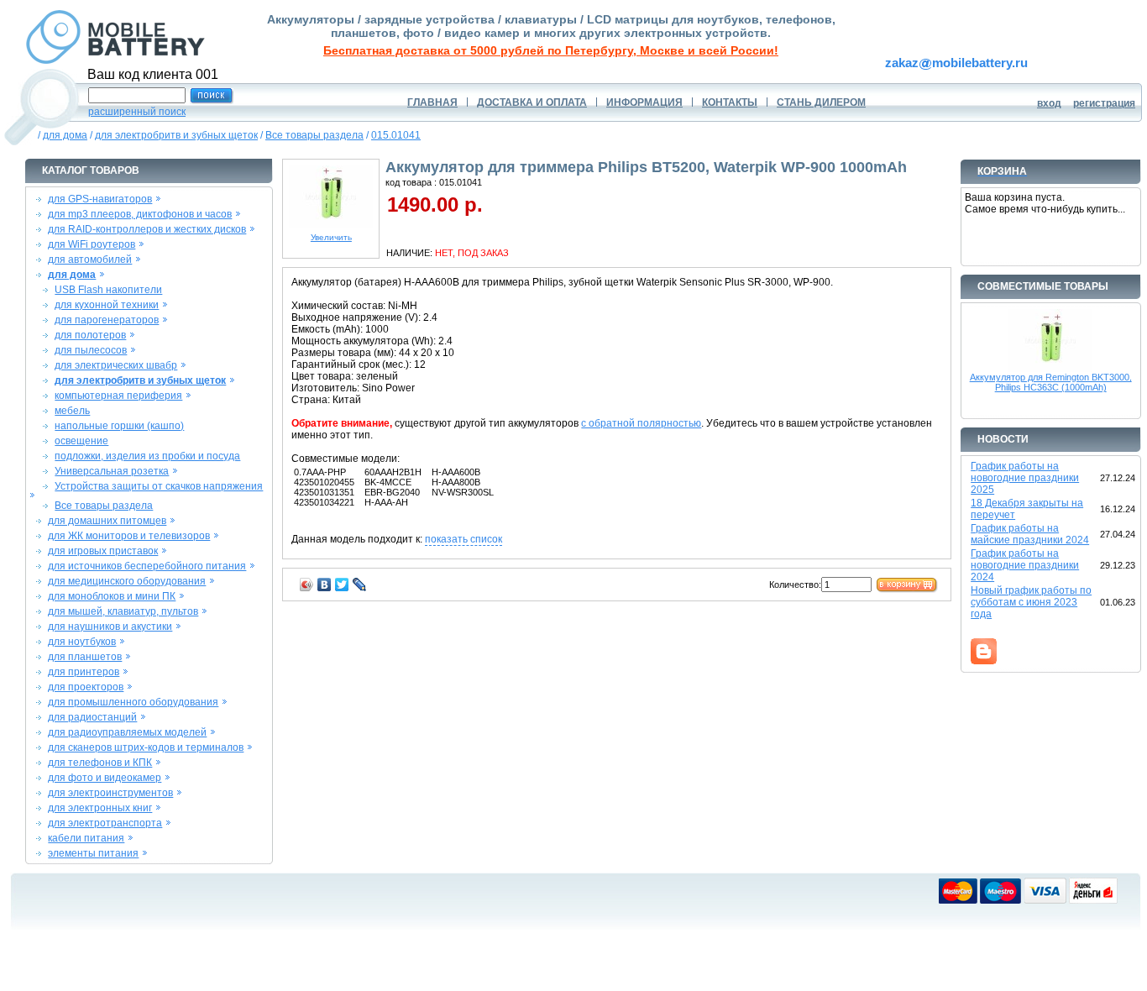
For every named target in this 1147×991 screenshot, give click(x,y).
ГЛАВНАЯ (432, 102)
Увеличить (331, 237)
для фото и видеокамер (104, 778)
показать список (463, 539)
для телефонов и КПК (100, 762)
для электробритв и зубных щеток (176, 135)
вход (1049, 103)
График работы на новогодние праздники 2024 (1025, 565)
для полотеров (90, 335)
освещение (81, 441)
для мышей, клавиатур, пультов (123, 611)
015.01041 (396, 135)
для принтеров (83, 672)
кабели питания (86, 838)
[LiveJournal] (360, 584)
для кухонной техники (107, 305)
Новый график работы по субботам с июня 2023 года (1031, 602)
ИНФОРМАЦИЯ (644, 102)
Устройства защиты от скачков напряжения (159, 486)
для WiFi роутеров (91, 244)
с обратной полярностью (641, 423)
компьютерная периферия (118, 395)
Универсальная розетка (112, 471)
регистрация (1104, 103)
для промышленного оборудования (133, 702)
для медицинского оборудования (127, 581)
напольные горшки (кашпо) (119, 426)
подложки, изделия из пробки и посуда (147, 456)
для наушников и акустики (110, 626)
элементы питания (93, 853)
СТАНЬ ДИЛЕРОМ (821, 102)
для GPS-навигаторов (100, 199)
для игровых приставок (103, 551)
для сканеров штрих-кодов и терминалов (146, 747)
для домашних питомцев (107, 521)
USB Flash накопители (108, 290)
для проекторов (85, 687)
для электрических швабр (116, 365)
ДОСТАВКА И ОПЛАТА (532, 102)
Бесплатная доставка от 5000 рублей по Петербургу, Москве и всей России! (550, 50)
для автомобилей (90, 259)
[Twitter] (342, 584)
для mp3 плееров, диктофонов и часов (140, 214)
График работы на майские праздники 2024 (1030, 534)
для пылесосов (91, 350)
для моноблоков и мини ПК (111, 596)
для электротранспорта (105, 823)
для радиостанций (92, 717)
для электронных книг (100, 808)
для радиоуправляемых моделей (127, 732)
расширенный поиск (137, 112)
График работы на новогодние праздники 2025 (1025, 478)
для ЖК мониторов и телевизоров (129, 536)
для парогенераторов (107, 320)
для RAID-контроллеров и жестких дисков (147, 229)
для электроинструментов (110, 793)
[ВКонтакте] (324, 584)
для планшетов (85, 657)
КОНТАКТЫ (729, 102)
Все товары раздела (314, 135)
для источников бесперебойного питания (147, 566)
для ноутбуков (82, 642)
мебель (72, 411)
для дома (65, 135)
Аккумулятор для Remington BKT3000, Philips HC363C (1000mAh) (1051, 382)
